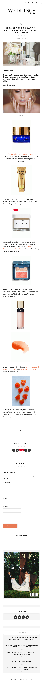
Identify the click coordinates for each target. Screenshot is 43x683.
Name (5, 498)
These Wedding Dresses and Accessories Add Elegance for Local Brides (21, 646)
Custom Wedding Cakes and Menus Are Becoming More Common (22, 653)
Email (5, 506)
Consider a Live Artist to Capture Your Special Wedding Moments (21, 661)
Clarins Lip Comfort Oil (28, 369)
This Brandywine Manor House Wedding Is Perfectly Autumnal (21, 668)
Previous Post (21, 535)
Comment (7, 482)
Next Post (21, 541)
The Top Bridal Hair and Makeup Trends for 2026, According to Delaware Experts (21, 638)
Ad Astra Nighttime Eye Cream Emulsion (20, 154)
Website (6, 515)
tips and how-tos (21, 38)
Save (22, 450)
